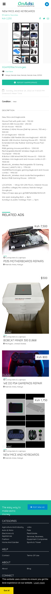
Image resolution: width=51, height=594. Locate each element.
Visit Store (9, 71)
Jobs (29, 527)
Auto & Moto (7, 530)
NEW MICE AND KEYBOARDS (21, 454)
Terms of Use (33, 555)
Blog (29, 568)
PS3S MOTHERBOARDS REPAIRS (23, 261)
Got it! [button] (7, 590)
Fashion (5, 539)
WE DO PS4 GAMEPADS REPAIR (22, 383)
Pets (29, 530)
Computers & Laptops (15, 257)
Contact (5, 555)
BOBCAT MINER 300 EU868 (19, 340)
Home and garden (10, 542)
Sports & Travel (34, 542)
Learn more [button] (39, 583)
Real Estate (32, 533)
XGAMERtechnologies (14, 67)
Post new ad (39, 507)
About (4, 568)
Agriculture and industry (13, 527)
